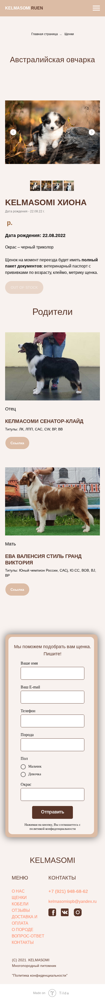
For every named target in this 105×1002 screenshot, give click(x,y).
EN (40, 8)
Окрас (26, 784)
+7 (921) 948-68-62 (68, 891)
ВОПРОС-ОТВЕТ (28, 936)
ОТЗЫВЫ (21, 910)
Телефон (28, 711)
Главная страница (44, 34)
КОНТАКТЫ (23, 942)
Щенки (69, 34)
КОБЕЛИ (20, 904)
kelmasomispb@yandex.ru (72, 901)
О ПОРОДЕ (22, 929)
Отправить (52, 812)
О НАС (18, 891)
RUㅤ (34, 8)
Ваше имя (29, 663)
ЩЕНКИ (19, 897)
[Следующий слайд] (92, 132)
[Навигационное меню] (96, 8)
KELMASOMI (52, 860)
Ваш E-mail (30, 687)
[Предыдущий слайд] (13, 132)
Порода (27, 734)
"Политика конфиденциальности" (40, 975)
